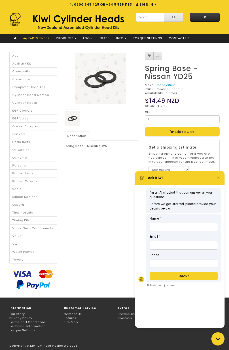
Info (120, 38)
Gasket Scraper (25, 126)
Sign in (146, 4)
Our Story (17, 314)
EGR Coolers (22, 110)
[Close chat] (218, 339)
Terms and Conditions (27, 322)
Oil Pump (19, 158)
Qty (147, 112)
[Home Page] (15, 38)
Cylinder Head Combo (30, 95)
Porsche (19, 165)
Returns (70, 318)
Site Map (71, 322)
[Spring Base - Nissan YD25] (101, 78)
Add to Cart (184, 131)
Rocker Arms (22, 173)
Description (76, 136)
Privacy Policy (20, 318)
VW (15, 244)
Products (65, 38)
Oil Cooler (20, 150)
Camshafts (21, 71)
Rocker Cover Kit (26, 181)
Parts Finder (38, 38)
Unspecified (166, 85)
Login (88, 38)
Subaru (18, 205)
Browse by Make (131, 314)
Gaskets (19, 134)
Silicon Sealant (24, 197)
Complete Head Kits (28, 87)
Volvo (17, 236)
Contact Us (179, 38)
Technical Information (27, 326)
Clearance (21, 79)
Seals (16, 189)
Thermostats (22, 212)
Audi (16, 56)
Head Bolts (21, 142)
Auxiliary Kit (21, 63)
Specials (125, 318)
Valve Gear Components (32, 228)
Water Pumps (23, 252)
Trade (105, 38)
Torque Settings (147, 38)
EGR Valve (20, 118)
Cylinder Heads (25, 103)
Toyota (18, 259)
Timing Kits (21, 220)
